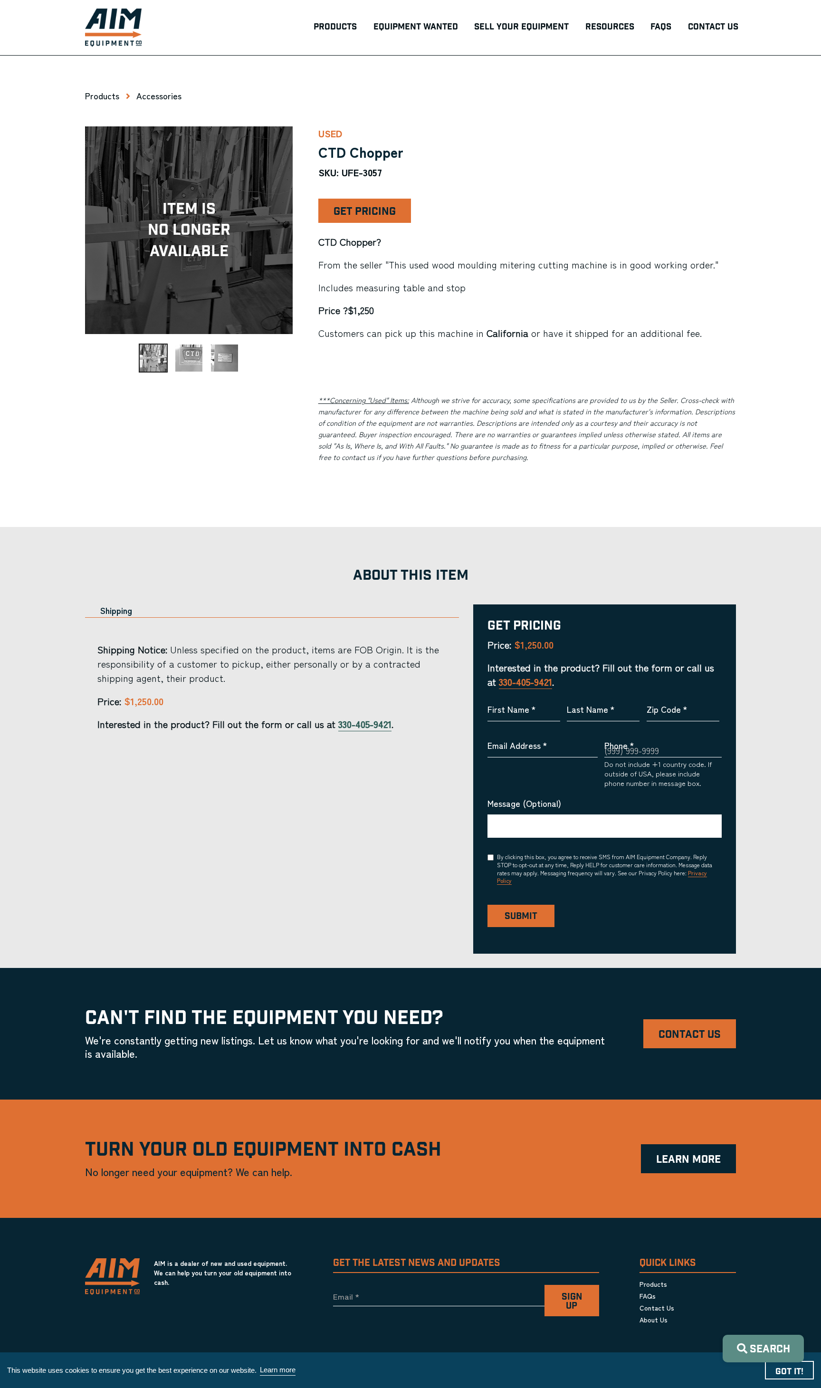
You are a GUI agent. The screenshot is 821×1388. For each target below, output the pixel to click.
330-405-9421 (364, 724)
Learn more (278, 1370)
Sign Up (572, 1301)
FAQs (648, 1296)
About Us (654, 1319)
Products (102, 95)
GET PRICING (365, 212)
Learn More (688, 1160)
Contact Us (690, 1035)
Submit (521, 916)
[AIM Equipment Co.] (113, 28)
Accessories (158, 95)
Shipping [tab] (116, 610)
